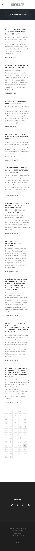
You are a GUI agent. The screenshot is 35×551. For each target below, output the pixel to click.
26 (11, 430)
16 (11, 423)
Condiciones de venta (17, 535)
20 (6, 427)
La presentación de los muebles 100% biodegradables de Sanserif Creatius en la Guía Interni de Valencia (17, 328)
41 (11, 442)
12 (15, 419)
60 (6, 457)
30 (6, 434)
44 (25, 442)
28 (20, 430)
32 (15, 434)
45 (6, 446)
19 (25, 423)
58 (20, 453)
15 (6, 423)
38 (20, 438)
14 (25, 419)
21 (10, 427)
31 (10, 434)
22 (15, 427)
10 (6, 419)
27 (15, 430)
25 (6, 430)
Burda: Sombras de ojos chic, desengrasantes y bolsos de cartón (15, 32)
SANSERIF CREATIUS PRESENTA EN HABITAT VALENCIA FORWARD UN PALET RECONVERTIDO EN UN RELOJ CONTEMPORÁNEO (17, 208)
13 (20, 419)
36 (11, 438)
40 (6, 442)
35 (6, 438)
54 (25, 449)
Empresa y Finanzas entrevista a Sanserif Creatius (14, 243)
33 (20, 434)
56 (11, 453)
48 (20, 446)
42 (15, 442)
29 (25, 430)
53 (20, 449)
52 (15, 449)
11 (10, 419)
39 (25, 438)
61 (11, 457)
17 (15, 423)
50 (6, 449)
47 (15, 446)
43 (20, 442)
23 (20, 427)
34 (25, 434)
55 (6, 453)
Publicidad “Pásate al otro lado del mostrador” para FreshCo (17, 137)
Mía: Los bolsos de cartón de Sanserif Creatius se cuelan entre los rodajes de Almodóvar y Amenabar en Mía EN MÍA (17, 372)
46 (11, 446)
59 (25, 453)
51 (10, 449)
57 (15, 453)
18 (20, 423)
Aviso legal (17, 533)
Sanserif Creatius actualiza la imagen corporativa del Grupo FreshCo (17, 170)
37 (15, 438)
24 (25, 427)
